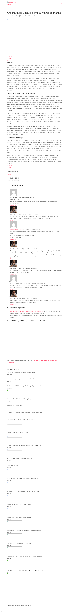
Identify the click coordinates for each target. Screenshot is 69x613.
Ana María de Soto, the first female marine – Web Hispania (26, 311)
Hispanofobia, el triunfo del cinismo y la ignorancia (21, 399)
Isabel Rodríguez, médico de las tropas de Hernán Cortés (23, 478)
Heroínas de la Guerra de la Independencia (19, 504)
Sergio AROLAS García (16, 229)
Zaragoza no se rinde (13, 465)
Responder (13, 205)
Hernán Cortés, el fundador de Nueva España (19, 517)
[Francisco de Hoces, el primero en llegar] (14, 437)
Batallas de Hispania (25, 605)
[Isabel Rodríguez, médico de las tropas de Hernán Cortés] (14, 483)
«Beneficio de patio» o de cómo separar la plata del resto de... (24, 556)
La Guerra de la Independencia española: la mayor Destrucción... (25, 412)
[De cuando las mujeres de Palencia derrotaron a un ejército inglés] (14, 450)
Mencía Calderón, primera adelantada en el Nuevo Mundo (23, 491)
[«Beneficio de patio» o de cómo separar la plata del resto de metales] (14, 560)
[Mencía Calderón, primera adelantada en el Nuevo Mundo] (14, 496)
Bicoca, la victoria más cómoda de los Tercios (19, 458)
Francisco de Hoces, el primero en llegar (18, 432)
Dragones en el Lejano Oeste (15, 405)
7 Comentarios (32, 16)
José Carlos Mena (14, 16)
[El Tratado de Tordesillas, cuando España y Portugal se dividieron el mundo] (14, 534)
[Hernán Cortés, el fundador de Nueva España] (14, 521)
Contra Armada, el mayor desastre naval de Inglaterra (22, 379)
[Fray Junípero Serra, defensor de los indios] (14, 547)
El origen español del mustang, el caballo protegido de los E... (24, 386)
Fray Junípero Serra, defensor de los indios (19, 543)
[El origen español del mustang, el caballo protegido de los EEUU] (14, 390)
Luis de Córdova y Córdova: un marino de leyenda (21, 419)
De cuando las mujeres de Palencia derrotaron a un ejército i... (24, 445)
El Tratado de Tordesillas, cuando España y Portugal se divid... (24, 530)
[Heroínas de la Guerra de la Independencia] (14, 509)
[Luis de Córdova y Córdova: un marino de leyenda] (14, 424)
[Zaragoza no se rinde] (14, 470)
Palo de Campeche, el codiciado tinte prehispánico (21, 372)
